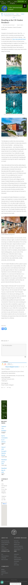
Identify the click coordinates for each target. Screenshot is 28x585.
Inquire (9, 1)
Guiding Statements (5, 542)
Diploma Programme (18, 546)
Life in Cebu (16, 564)
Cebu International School (8, 25)
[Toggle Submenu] (25, 1)
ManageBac (12, 3)
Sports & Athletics (5, 556)
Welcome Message (5, 540)
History (2, 546)
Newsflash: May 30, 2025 (4, 470)
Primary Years (17, 542)
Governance (3, 548)
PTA (2, 574)
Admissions (16, 554)
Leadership (3, 557)
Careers (15, 563)
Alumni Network (4, 573)
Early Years (16, 540)
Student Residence (18, 559)
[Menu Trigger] (25, 6)
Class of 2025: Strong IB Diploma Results (3, 451)
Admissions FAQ (17, 557)
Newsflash (3, 571)
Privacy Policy (14, 579)
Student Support (17, 549)
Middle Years (16, 544)
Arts (2, 554)
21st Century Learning (18, 548)
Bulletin (2, 569)
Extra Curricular (4, 559)
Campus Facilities (5, 549)
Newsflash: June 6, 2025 (4, 462)
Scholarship (16, 561)
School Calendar (4, 544)
